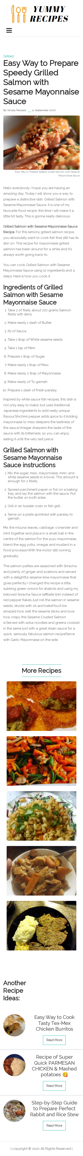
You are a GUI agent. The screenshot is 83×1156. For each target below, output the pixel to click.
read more (54, 1040)
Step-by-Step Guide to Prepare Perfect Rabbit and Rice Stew (54, 1108)
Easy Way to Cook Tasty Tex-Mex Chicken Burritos (54, 1023)
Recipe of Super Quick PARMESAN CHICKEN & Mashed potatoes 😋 (54, 1065)
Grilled (8, 56)
